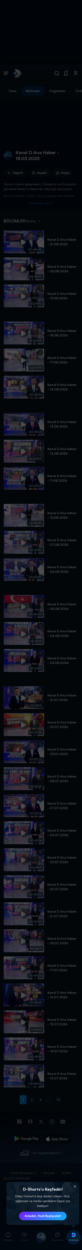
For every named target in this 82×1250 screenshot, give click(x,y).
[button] (74, 1186)
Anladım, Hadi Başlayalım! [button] (43, 1216)
